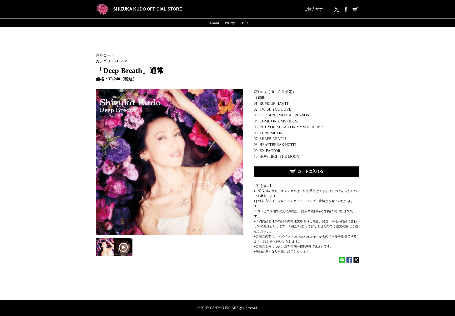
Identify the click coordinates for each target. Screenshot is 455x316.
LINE (342, 260)
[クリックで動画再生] (123, 247)
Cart (355, 9)
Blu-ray (230, 23)
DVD (244, 23)
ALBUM (213, 23)
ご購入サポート (317, 9)
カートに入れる (310, 171)
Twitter (336, 9)
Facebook (346, 9)
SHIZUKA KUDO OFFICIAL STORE (147, 9)
